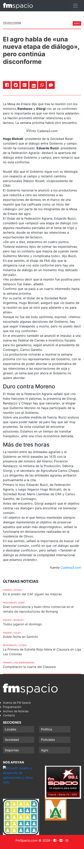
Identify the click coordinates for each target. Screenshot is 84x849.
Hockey (17, 590)
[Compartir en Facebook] (7, 85)
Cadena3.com (71, 567)
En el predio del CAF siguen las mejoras (32, 594)
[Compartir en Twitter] (16, 85)
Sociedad (12, 740)
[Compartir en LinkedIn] (33, 85)
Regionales (10, 602)
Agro (77, 23)
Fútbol (22, 645)
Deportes (12, 750)
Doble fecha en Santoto (20, 637)
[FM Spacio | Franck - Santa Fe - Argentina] (18, 6)
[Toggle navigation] (75, 6)
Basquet (18, 620)
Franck (7, 590)
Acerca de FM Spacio (17, 702)
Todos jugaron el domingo (22, 624)
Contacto (9, 715)
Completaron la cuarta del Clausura (29, 667)
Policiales (48, 740)
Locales (10, 729)
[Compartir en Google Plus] (24, 85)
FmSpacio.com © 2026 (33, 840)
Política (46, 729)
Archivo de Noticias (16, 711)
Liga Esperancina (23, 662)
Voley (17, 632)
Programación (12, 707)
